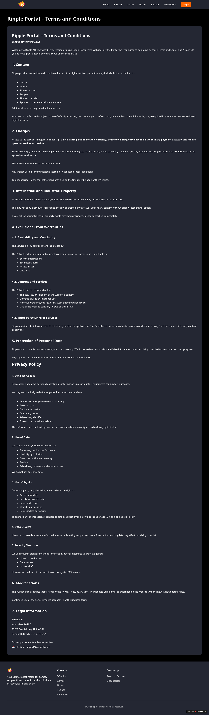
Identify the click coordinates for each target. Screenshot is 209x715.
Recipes (155, 4)
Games (130, 4)
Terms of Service (116, 676)
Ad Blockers (170, 4)
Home (106, 4)
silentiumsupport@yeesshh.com (32, 647)
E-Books (118, 4)
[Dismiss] (205, 711)
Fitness (143, 4)
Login (186, 4)
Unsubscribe (113, 680)
